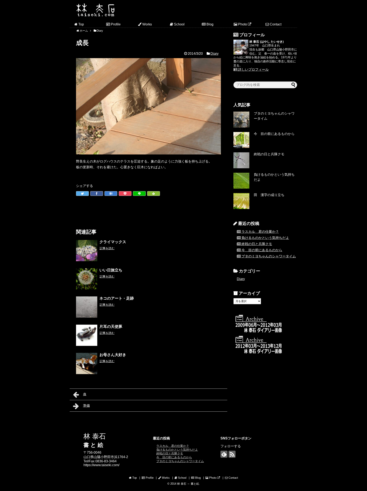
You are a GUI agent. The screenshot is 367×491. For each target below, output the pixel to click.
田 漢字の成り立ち (269, 195)
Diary (214, 53)
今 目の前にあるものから (274, 134)
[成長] (110, 193)
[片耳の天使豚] (86, 335)
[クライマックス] (86, 250)
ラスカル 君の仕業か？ (260, 231)
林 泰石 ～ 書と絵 (188, 483)
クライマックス (112, 242)
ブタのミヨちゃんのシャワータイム (268, 256)
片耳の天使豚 (110, 326)
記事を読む (107, 248)
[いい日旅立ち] (86, 278)
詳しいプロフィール (253, 69)
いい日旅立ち (110, 270)
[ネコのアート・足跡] (86, 307)
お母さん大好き (112, 355)
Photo (242, 24)
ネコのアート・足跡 (116, 298)
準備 (86, 405)
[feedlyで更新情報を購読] (223, 454)
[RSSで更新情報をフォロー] (232, 454)
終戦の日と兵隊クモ (269, 154)
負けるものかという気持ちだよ (265, 238)
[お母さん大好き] (86, 363)
